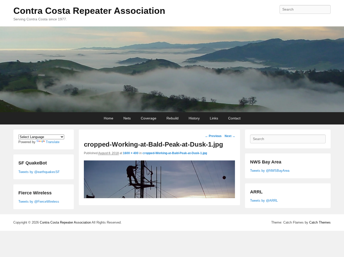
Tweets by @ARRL (264, 200)
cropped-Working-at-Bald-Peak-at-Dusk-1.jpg (175, 153)
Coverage (148, 118)
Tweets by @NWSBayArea (269, 171)
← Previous (213, 136)
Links (214, 118)
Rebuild (172, 118)
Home (108, 118)
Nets (127, 118)
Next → (230, 136)
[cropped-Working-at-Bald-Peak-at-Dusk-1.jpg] (159, 197)
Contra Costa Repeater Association (89, 11)
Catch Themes (320, 222)
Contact (234, 118)
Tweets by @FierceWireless (38, 201)
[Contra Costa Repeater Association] (172, 69)
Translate (52, 142)
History (194, 118)
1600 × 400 (131, 153)
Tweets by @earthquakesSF (39, 172)
